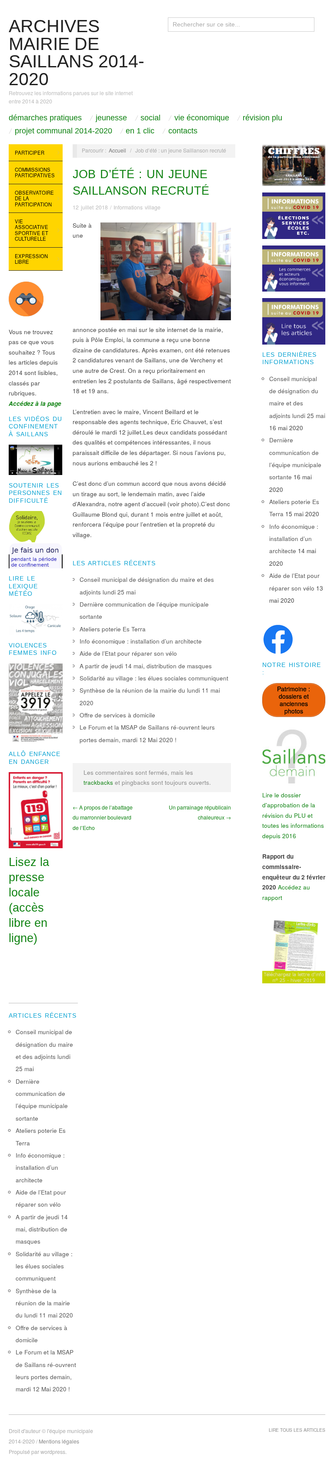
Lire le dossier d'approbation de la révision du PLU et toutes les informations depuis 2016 (293, 815)
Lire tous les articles (297, 1430)
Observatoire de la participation (34, 198)
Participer (29, 152)
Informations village (137, 207)
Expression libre (31, 258)
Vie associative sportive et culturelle (31, 230)
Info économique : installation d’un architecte (141, 641)
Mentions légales (59, 1441)
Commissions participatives (35, 172)
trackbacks (98, 782)
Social (150, 118)
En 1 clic (140, 131)
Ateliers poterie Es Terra (113, 629)
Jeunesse (111, 118)
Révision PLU (262, 118)
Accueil (117, 150)
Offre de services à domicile (117, 715)
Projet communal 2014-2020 (63, 131)
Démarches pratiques (45, 118)
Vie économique (201, 118)
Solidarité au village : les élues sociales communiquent (154, 678)
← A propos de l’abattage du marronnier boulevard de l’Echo (103, 817)
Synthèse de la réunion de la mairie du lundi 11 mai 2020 (44, 1303)
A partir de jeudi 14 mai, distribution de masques (146, 666)
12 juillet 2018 (90, 207)
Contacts (182, 131)
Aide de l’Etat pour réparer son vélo (128, 653)
